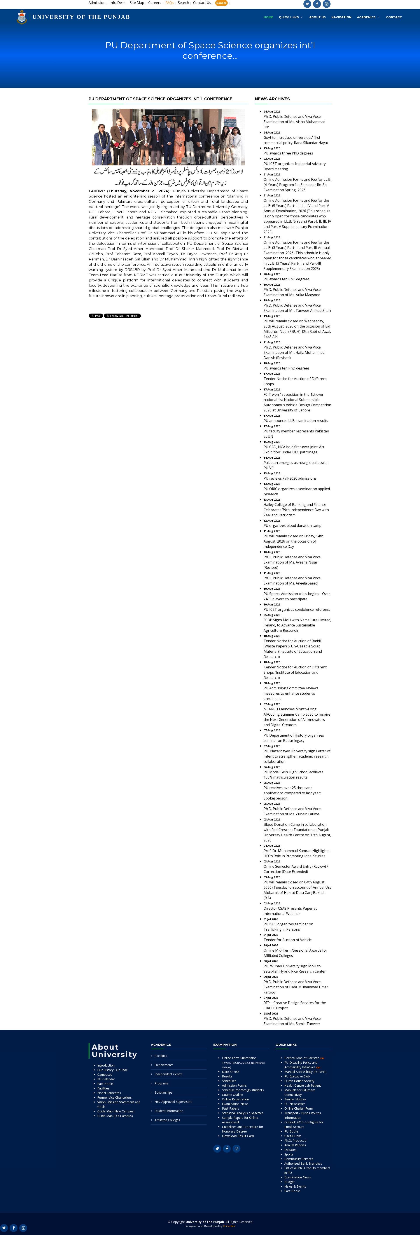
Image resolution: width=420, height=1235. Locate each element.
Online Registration (235, 1099)
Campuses (104, 1074)
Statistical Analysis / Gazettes (242, 1113)
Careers (154, 2)
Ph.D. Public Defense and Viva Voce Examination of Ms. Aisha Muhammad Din (294, 121)
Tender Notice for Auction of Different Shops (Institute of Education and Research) (295, 672)
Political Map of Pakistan (302, 1058)
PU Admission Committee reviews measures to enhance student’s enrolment (291, 693)
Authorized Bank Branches (303, 1163)
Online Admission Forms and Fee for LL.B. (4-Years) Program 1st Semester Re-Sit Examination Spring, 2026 (297, 184)
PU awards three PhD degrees (288, 153)
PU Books (291, 1131)
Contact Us (202, 2)
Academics (366, 17)
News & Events (295, 1186)
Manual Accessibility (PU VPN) (305, 1072)
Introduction (106, 1065)
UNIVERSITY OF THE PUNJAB (81, 17)
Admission (97, 2)
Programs (162, 1083)
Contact (394, 17)
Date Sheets (231, 1072)
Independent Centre (169, 1074)
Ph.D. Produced (295, 1140)
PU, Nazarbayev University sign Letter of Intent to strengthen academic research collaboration (297, 756)
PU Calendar (106, 1079)
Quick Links (289, 17)
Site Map (137, 2)
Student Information (169, 1111)
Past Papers (230, 1108)
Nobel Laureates (109, 1093)
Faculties (161, 1056)
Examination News (235, 1104)
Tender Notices (295, 1099)
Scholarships (163, 1092)
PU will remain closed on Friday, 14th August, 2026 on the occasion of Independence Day (293, 541)
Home (268, 17)
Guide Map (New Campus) (116, 1111)
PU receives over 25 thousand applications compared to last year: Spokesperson (292, 793)
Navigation (341, 17)
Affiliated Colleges (167, 1120)
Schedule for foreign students (243, 1090)
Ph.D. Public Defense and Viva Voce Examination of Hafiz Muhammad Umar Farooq (296, 987)
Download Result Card (238, 1136)
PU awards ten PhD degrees (287, 279)
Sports (289, 1154)
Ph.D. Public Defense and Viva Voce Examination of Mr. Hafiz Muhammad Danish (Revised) (294, 352)
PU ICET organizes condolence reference (297, 609)
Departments (164, 1065)
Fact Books (105, 1084)
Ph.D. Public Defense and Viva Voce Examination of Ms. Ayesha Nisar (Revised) (292, 562)
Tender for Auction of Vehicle (288, 939)
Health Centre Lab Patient (302, 1085)
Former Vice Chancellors (114, 1097)
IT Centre (229, 1226)
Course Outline (232, 1095)
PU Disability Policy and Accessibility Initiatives (300, 1064)
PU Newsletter (294, 1104)
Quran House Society (299, 1081)
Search (183, 2)
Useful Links (292, 1136)
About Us (317, 17)
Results (227, 1076)
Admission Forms (234, 1085)
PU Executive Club (297, 1076)
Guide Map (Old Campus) (115, 1116)
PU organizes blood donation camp (292, 525)
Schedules (229, 1081)
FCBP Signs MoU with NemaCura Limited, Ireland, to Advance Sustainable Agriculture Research (297, 625)
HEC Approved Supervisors (173, 1102)
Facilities (103, 1088)
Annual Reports (295, 1145)
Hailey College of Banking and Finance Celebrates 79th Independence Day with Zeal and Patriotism (296, 509)
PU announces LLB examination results (296, 420)
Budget (289, 1182)
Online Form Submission (243, 1062)
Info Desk (118, 2)
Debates (290, 1150)
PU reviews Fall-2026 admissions (290, 478)
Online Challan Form (298, 1108)
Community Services (298, 1159)
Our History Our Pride (112, 1070)
